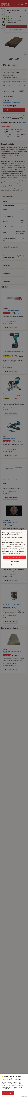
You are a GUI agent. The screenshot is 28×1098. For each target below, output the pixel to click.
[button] (14, 565)
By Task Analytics (23, 1096)
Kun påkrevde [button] (14, 561)
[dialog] (14, 549)
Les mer (21, 553)
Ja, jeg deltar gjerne (8, 1093)
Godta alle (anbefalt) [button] (14, 557)
